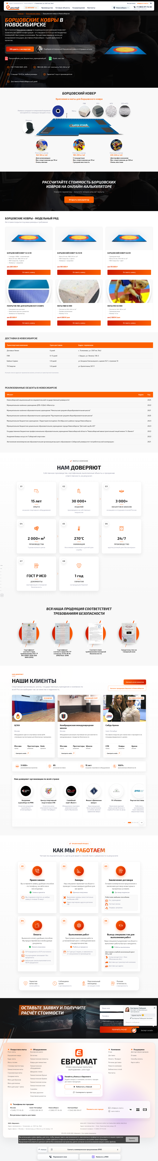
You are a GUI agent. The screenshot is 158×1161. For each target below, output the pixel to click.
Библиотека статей (115, 1069)
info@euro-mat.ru (142, 3)
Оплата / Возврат (114, 1059)
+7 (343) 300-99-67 (74, 1110)
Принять (132, 1139)
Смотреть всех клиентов (135, 682)
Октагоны (33, 1055)
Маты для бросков (14, 1080)
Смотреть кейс (21, 753)
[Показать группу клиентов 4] (135, 822)
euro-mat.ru (115, 1111)
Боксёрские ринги (36, 1052)
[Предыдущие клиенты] (124, 822)
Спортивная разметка (38, 1096)
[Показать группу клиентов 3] (134, 822)
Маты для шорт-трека (16, 1087)
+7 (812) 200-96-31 (36, 1110)
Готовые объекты (63, 8)
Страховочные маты (15, 1073)
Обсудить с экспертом (20, 49)
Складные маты (13, 1076)
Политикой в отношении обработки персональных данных (120, 1023)
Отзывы (133, 1055)
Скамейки (33, 1089)
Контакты (91, 8)
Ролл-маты (12, 1052)
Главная (21, 14)
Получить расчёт (119, 1029)
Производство (47, 8)
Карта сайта (135, 1062)
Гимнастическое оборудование (36, 1067)
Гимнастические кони (37, 1086)
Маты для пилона (14, 1083)
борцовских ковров (24, 30)
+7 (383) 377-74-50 (55, 1110)
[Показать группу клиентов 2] (132, 822)
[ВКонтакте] (151, 3)
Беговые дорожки (36, 1092)
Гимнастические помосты (39, 1059)
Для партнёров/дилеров (139, 1052)
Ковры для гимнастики (38, 1062)
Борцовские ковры (33, 14)
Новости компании (115, 1066)
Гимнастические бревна (38, 1079)
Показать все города (95, 1109)
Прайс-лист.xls (58, 58)
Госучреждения (78, 8)
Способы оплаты (137, 1059)
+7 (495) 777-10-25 (16, 1110)
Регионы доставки (114, 1062)
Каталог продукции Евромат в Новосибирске (127, 688)
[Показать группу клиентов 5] (137, 822)
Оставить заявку (28, 272)
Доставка (111, 1055)
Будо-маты (12, 1059)
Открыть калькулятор (79, 200)
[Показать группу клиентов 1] (129, 822)
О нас (110, 1052)
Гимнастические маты (15, 1069)
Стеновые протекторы (16, 1066)
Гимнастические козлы (38, 1082)
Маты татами (12, 1062)
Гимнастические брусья (38, 1075)
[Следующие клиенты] (141, 822)
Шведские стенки (36, 1072)
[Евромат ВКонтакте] (130, 1110)
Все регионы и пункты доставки (23, 1115)
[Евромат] (12, 7)
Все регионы (131, 3)
